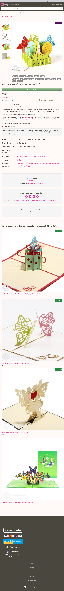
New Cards (32, 576)
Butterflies (23, 76)
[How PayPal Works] (13, 541)
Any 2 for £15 (5, 97)
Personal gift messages (48, 1)
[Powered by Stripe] (13, 530)
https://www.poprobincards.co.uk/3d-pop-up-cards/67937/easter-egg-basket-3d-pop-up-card (32, 200)
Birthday (24, 12)
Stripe (41, 210)
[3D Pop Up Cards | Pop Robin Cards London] (10, 4)
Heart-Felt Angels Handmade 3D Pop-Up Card (15, 432)
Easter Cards (9, 16)
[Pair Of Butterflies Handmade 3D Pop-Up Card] (33, 330)
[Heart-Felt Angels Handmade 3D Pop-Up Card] (33, 399)
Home (3, 16)
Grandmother (40, 79)
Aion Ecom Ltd (14, 547)
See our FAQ (32, 180)
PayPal (35, 210)
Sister (59, 79)
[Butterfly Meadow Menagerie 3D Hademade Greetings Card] (33, 469)
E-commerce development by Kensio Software (13, 554)
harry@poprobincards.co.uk (36, 183)
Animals (15, 76)
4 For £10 (56, 12)
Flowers (30, 76)
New (8, 12)
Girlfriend (16, 79)
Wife (14, 81)
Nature (36, 76)
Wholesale (32, 580)
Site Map (32, 572)
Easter (19, 160)
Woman (20, 81)
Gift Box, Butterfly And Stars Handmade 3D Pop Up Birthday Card (21, 294)
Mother (47, 79)
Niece (54, 79)
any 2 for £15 (27, 117)
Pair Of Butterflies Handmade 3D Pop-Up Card (15, 363)
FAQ (33, 123)
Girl (21, 79)
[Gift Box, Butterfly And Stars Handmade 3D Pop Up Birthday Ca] (33, 261)
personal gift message (32, 119)
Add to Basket (32, 90)
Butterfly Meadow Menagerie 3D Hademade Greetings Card (19, 502)
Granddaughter (29, 79)
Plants (42, 76)
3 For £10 (40, 12)
